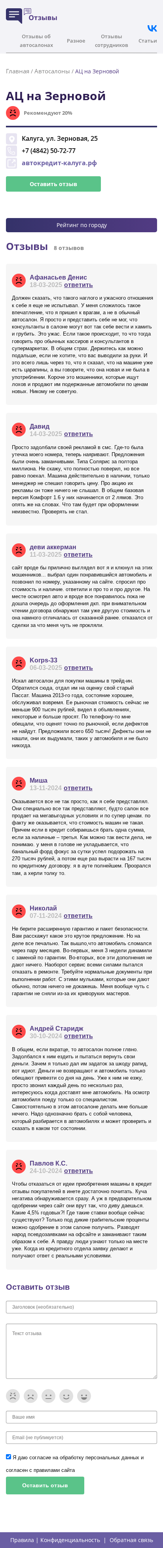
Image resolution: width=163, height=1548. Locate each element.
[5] (84, 1396)
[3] (48, 1396)
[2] (31, 1396)
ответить (78, 285)
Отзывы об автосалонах (36, 40)
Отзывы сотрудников (111, 40)
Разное (76, 40)
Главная (17, 71)
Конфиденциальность (70, 1540)
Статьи (147, 40)
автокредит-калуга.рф (59, 163)
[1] (13, 1396)
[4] (66, 1396)
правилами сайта (54, 1470)
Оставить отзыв (53, 184)
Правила (22, 1540)
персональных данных (113, 1457)
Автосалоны (52, 71)
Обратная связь (131, 1540)
